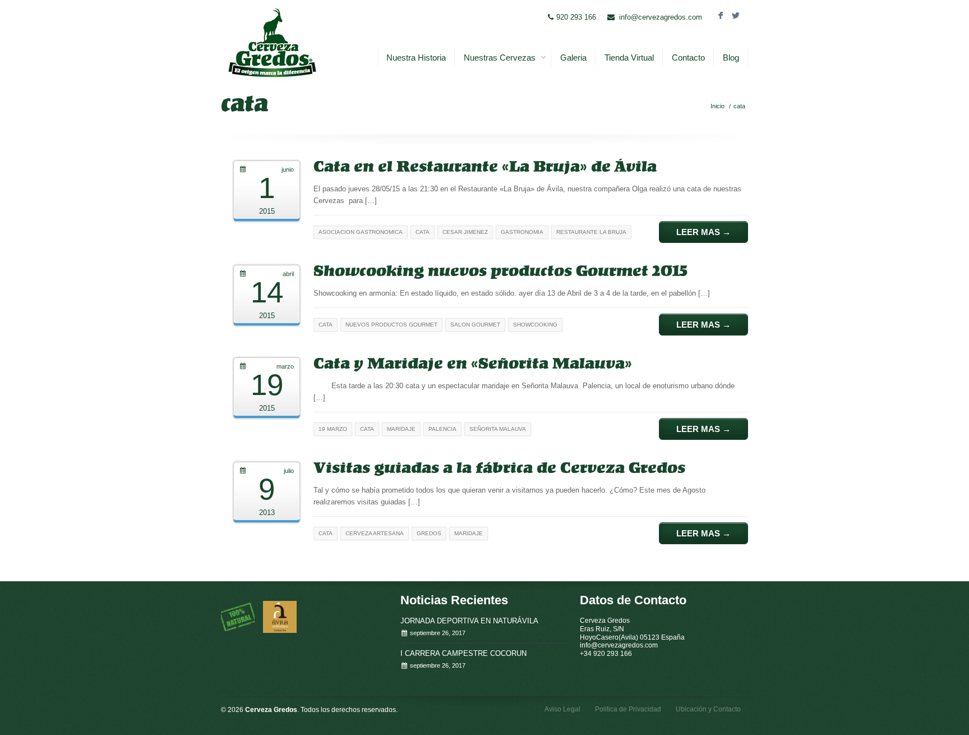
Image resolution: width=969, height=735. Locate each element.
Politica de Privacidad (628, 709)
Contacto (688, 57)
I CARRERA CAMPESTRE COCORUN (463, 653)
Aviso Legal (562, 709)
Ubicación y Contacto (708, 709)
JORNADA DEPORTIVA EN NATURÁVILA (469, 621)
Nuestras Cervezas (500, 57)
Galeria (573, 57)
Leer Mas (703, 232)
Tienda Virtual (629, 57)
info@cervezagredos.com (660, 17)
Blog (731, 57)
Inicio (717, 106)
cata (739, 106)
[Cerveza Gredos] (271, 42)
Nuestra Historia (416, 57)
